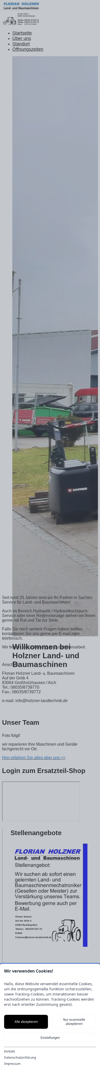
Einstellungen (50, 1037)
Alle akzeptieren (26, 1021)
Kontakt (9, 1051)
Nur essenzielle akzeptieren (74, 1021)
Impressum (12, 1064)
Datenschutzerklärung (20, 1058)
